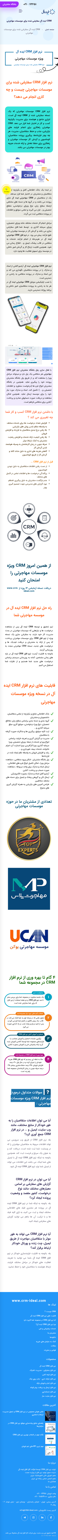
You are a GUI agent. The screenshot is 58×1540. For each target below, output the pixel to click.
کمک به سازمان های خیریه (46, 1341)
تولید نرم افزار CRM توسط (46, 1469)
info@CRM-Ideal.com (29, 1510)
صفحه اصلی (49, 29)
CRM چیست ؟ (50, 1311)
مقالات (53, 1345)
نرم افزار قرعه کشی (49, 1374)
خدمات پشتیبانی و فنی (47, 1328)
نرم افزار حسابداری (49, 1391)
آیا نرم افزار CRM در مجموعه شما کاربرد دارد (40, 1320)
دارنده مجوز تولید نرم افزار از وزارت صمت (40, 1472)
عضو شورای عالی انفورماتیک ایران (43, 1475)
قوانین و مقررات (50, 1350)
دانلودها (53, 1337)
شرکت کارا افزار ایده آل (25, 1533)
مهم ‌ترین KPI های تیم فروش (32, 1446)
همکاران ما (52, 1481)
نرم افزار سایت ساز (49, 1396)
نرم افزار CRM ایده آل (48, 1366)
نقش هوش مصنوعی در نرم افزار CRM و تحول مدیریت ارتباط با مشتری (22, 1413)
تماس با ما (51, 1487)
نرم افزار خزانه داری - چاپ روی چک (42, 1378)
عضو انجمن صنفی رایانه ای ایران (43, 1478)
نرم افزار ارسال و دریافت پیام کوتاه (43, 1387)
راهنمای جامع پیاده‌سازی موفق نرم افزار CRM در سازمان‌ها (25, 1425)
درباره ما (52, 1463)
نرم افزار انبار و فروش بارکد (46, 1383)
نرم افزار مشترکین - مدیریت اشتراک (43, 1370)
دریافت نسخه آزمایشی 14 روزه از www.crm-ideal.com (29, 589)
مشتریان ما (52, 1333)
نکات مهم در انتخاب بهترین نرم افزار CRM (28, 1434)
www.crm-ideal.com (29, 1301)
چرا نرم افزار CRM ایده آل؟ (46, 1324)
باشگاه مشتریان (9, 4)
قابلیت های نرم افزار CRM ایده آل (43, 1315)
